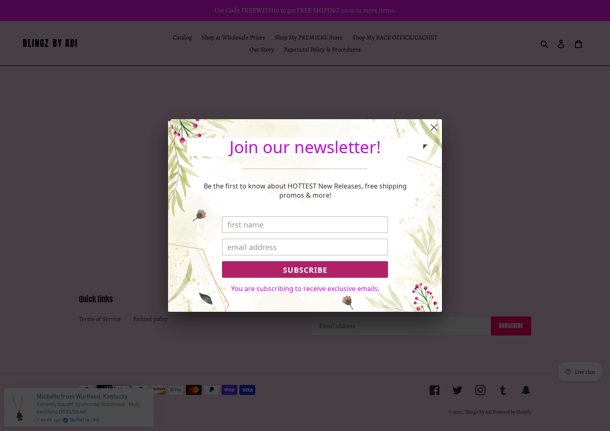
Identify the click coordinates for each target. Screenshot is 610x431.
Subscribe (305, 270)
